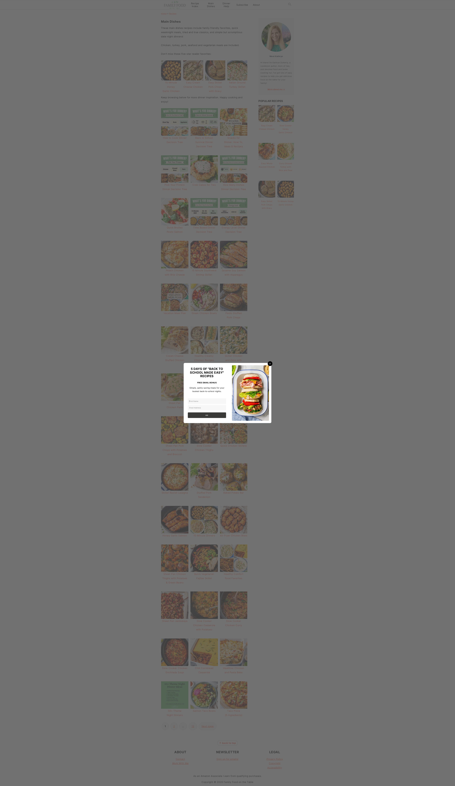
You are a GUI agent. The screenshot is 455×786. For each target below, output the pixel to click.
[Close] (270, 363)
